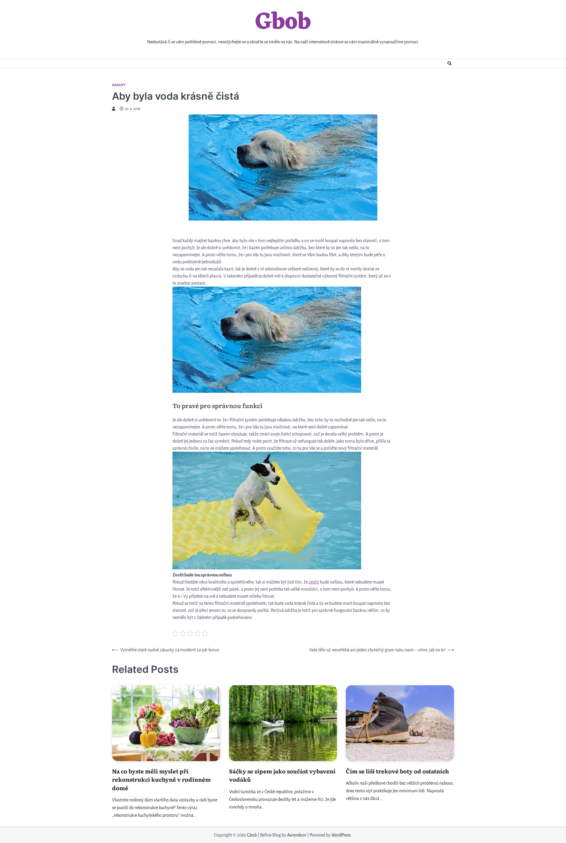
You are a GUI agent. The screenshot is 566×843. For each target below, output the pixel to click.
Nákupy (119, 85)
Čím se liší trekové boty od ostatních (397, 771)
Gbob (283, 23)
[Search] (449, 63)
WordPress (341, 835)
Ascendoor (296, 835)
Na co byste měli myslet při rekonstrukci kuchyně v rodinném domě (161, 779)
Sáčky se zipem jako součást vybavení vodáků (282, 775)
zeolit (314, 582)
